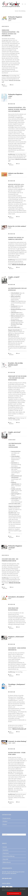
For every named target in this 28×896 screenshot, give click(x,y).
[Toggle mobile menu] (25, 4)
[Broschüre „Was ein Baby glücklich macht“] (4, 365)
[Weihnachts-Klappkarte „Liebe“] (4, 98)
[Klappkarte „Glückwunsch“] (4, 638)
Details (12, 84)
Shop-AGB (5, 859)
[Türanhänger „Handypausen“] (4, 686)
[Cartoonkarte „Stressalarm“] (4, 598)
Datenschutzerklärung (8, 856)
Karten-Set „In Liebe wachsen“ (17, 226)
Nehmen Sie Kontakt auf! (19, 264)
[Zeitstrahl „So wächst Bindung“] (4, 742)
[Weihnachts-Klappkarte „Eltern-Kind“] (4, 18)
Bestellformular (12, 335)
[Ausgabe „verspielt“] (4, 280)
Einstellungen (22, 889)
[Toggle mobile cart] (22, 4)
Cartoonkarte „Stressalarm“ (16, 597)
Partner (5, 824)
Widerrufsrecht (7, 862)
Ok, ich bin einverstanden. (14, 893)
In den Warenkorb (5, 85)
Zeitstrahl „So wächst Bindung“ (17, 741)
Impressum (6, 853)
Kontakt (5, 847)
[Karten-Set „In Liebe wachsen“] (4, 227)
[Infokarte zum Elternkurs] (4, 174)
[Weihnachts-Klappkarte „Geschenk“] (4, 547)
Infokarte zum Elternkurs (15, 173)
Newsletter (5, 850)
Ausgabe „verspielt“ (14, 277)
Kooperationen (7, 818)
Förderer (5, 821)
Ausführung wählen (11, 802)
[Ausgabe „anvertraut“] (4, 435)
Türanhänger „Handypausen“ (16, 684)
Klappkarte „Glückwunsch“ (16, 636)
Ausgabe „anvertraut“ (14, 432)
